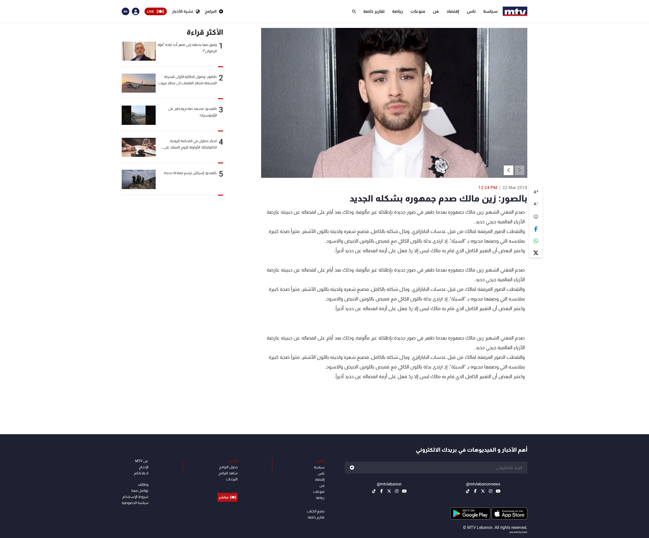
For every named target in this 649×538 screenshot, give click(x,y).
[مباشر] (228, 486)
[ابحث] (354, 11)
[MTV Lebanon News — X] (483, 491)
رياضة (397, 11)
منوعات (417, 11)
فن (436, 11)
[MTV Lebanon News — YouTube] (498, 491)
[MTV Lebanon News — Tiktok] (468, 491)
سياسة (490, 11)
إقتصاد (452, 11)
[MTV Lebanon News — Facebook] (475, 491)
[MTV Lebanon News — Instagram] (490, 491)
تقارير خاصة (374, 11)
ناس (471, 11)
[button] (508, 170)
